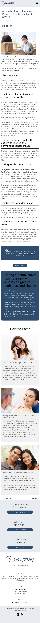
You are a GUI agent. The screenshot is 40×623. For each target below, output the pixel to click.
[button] (37, 2)
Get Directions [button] (20, 512)
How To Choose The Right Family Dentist (17, 363)
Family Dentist (20, 265)
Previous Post (7, 499)
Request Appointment (20, 530)
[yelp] (22, 615)
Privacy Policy (17, 610)
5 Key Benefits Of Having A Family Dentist (18, 473)
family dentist (8, 57)
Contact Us (20, 547)
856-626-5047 (15, 314)
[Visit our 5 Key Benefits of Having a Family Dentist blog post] (20, 457)
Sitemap (24, 610)
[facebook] (18, 615)
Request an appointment (12, 312)
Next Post (34, 499)
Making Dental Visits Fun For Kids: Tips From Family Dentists (18, 417)
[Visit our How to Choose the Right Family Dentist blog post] (20, 347)
